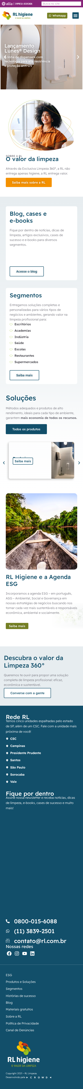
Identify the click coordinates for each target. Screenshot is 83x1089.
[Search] (78, 4)
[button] (75, 15)
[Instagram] (17, 953)
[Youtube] (24, 953)
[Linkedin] (32, 953)
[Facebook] (9, 953)
